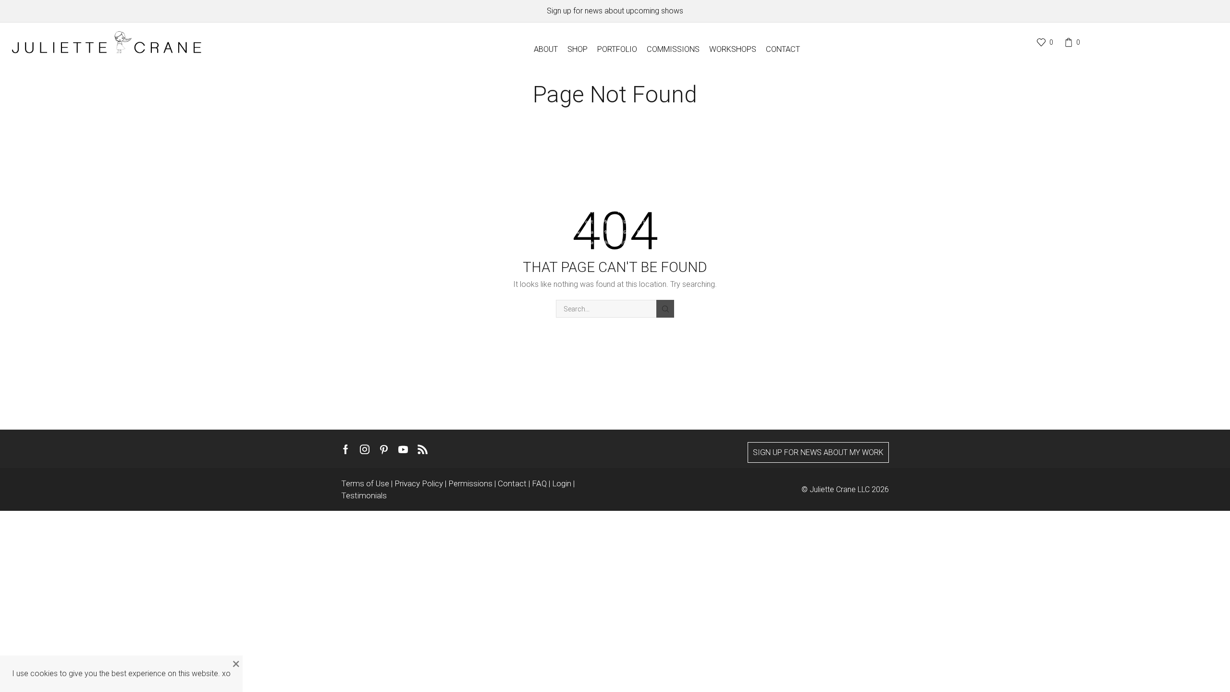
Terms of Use (366, 483)
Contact (783, 49)
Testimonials (364, 495)
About (546, 49)
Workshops (732, 49)
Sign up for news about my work (818, 452)
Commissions (673, 49)
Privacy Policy (419, 483)
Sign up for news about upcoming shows (615, 10)
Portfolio (617, 49)
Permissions (471, 483)
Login (562, 483)
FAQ (540, 483)
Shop (577, 49)
